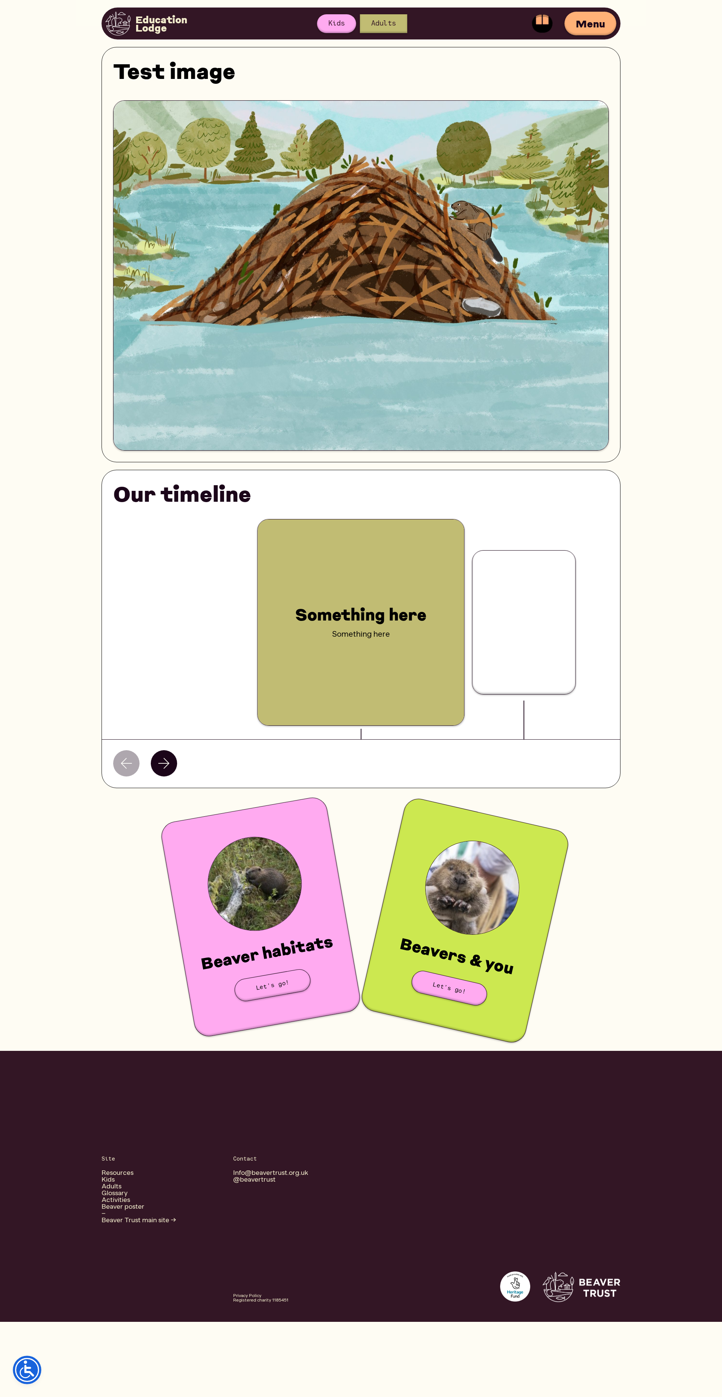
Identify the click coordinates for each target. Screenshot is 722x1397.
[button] (164, 763)
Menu (590, 23)
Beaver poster (123, 1206)
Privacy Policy (247, 1295)
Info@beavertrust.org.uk (270, 1172)
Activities (116, 1200)
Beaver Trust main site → (139, 1220)
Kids (336, 23)
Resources (117, 1172)
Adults (383, 23)
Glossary (114, 1193)
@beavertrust (254, 1179)
